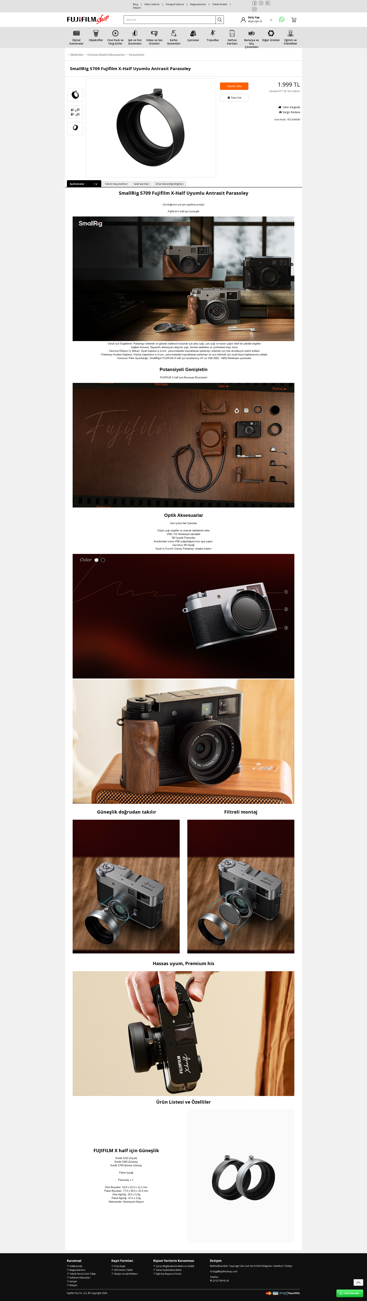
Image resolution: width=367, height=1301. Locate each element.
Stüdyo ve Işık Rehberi (126, 1273)
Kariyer (73, 1281)
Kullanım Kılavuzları (80, 1277)
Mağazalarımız (198, 4)
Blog (135, 4)
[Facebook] (254, 3)
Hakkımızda (76, 1266)
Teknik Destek (219, 4)
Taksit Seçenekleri (116, 184)
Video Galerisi (151, 4)
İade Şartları (141, 184)
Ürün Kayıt (119, 1266)
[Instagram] (261, 3)
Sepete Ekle (234, 86)
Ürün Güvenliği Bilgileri (170, 184)
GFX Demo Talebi (123, 1270)
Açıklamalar (77, 184)
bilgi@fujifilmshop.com (225, 1271)
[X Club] (254, 9)
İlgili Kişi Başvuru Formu (168, 1273)
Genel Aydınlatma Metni (169, 1270)
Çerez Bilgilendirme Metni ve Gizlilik (175, 1266)
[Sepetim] (294, 19)
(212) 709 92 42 (221, 1280)
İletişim (137, 7)
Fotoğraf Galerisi (175, 4)
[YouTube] (268, 3)
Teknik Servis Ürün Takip (83, 1273)
